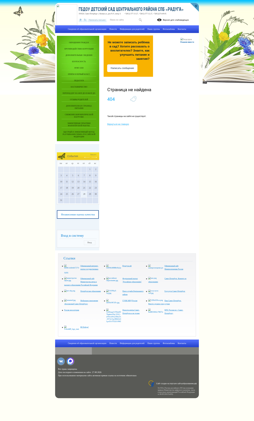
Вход (89, 242)
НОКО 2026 (78, 68)
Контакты (182, 29)
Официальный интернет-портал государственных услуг (81, 269)
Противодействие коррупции (79, 49)
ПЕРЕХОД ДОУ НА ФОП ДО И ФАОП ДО (79, 93)
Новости (113, 29)
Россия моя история (71, 310)
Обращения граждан (79, 43)
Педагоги (79, 81)
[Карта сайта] (85, 20)
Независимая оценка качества (78, 214)
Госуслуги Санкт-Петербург (174, 291)
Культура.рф (127, 266)
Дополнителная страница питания (79, 107)
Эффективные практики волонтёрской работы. (79, 124)
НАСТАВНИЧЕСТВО (79, 87)
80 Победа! (84, 327)
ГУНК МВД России (129, 301)
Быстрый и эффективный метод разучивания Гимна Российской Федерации (79, 134)
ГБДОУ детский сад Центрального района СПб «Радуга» (131, 9)
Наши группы (153, 29)
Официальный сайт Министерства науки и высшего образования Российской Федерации (81, 282)
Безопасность (79, 62)
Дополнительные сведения (79, 55)
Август (93, 154)
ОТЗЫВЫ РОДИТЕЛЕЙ (79, 100)
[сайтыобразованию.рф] (194, 7)
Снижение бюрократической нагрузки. (79, 116)
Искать (140, 20)
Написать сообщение (122, 68)
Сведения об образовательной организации (87, 29)
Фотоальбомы (169, 29)
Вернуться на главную (118, 124)
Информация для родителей (132, 29)
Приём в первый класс (79, 74)
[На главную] (81, 20)
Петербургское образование (90, 291)
